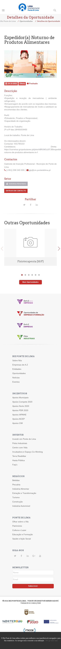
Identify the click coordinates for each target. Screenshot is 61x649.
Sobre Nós (17, 360)
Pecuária (16, 484)
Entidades (16, 369)
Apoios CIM (17, 423)
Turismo (16, 497)
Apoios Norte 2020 (20, 406)
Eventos (16, 382)
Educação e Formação (22, 534)
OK (46, 641)
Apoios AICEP (18, 419)
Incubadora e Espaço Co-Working (27, 452)
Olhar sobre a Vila (20, 521)
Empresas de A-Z (20, 365)
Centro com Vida (19, 447)
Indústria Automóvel (21, 506)
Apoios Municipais (20, 397)
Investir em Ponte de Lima (24, 439)
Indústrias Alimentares (17, 184)
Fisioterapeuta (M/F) (30, 261)
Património (17, 526)
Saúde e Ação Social (21, 539)
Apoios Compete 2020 (22, 402)
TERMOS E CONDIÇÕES (30, 603)
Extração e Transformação (24, 493)
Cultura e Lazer (19, 530)
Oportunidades (19, 373)
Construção (17, 502)
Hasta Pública (18, 460)
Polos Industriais (19, 443)
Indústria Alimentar (20, 489)
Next (59, 248)
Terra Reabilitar (19, 456)
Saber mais (54, 641)
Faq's (14, 464)
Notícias (16, 377)
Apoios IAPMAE (19, 414)
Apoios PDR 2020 (20, 410)
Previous (2, 248)
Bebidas (16, 480)
